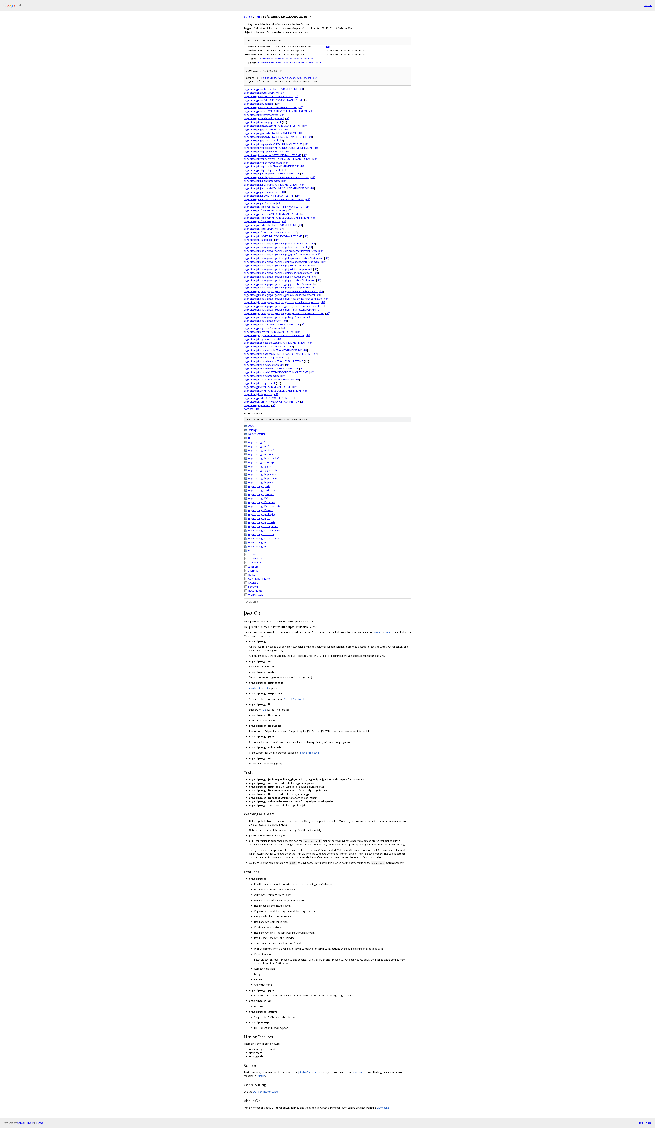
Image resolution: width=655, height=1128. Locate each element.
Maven (377, 632)
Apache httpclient (258, 688)
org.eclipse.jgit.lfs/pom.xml (258, 239)
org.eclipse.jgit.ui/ (257, 546)
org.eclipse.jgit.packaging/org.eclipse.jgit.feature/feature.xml (277, 243)
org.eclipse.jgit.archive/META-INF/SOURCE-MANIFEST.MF (275, 111)
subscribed (357, 1072)
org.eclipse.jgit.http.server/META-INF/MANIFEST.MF (272, 155)
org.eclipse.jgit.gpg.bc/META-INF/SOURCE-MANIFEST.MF (275, 136)
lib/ (249, 438)
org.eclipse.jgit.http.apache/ (263, 474)
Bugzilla (261, 1075)
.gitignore (253, 566)
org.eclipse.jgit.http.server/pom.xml (263, 162)
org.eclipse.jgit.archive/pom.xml (261, 114)
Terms (39, 1122)
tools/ (251, 550)
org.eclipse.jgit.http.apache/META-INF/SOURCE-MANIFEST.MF (278, 147)
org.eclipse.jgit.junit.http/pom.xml (262, 180)
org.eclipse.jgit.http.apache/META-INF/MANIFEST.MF (273, 144)
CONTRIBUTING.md (259, 578)
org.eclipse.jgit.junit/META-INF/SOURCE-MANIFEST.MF (274, 199)
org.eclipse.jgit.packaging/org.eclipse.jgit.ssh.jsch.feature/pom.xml (280, 309)
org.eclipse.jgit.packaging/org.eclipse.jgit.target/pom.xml (274, 317)
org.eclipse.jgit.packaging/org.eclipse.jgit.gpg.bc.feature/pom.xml (279, 254)
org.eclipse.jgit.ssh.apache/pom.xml (263, 357)
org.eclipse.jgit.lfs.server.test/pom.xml (264, 210)
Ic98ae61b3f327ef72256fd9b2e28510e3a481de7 (289, 77)
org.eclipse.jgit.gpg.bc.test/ (262, 470)
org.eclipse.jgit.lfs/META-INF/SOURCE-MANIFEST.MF (273, 236)
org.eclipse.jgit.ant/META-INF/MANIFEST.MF (268, 96)
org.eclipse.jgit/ (256, 442)
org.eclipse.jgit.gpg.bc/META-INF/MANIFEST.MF (270, 133)
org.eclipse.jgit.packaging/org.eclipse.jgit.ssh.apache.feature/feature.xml (283, 298)
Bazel (388, 632)
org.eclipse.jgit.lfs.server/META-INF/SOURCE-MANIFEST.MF (276, 217)
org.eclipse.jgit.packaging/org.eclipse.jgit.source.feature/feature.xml (281, 291)
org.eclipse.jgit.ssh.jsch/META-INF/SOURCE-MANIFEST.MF (276, 372)
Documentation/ (257, 433)
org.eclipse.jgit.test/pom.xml (259, 383)
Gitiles (20, 1122)
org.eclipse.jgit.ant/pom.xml (259, 103)
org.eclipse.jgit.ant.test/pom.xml (261, 92)
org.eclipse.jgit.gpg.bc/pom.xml (261, 140)
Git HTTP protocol (294, 699)
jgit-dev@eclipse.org (309, 1072)
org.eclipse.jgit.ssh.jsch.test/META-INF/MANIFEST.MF (273, 361)
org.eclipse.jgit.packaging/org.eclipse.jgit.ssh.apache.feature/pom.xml (281, 302)
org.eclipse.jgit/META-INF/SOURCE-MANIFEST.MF (271, 401)
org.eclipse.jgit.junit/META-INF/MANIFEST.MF (269, 195)
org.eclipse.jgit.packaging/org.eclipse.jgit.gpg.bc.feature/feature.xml (280, 250)
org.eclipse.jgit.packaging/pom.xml (263, 320)
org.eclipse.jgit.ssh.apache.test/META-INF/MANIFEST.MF (275, 342)
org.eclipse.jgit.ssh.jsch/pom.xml (261, 375)
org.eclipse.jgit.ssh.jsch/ (261, 534)
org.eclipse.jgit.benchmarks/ (263, 458)
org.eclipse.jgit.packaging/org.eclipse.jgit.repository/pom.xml (277, 287)
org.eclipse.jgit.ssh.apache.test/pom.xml (266, 346)
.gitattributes (255, 562)
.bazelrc (252, 554)
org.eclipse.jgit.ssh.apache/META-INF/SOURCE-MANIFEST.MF (278, 353)
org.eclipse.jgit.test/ (259, 542)
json (649, 1122)
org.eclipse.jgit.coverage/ (261, 462)
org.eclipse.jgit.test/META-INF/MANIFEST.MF (269, 379)
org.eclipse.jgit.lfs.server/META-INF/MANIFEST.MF (271, 214)
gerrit (248, 17)
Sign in (648, 5)
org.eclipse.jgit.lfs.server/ (261, 502)
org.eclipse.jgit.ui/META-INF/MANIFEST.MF (267, 387)
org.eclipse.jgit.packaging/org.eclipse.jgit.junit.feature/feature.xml (279, 265)
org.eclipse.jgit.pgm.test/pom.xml (262, 328)
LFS (264, 709)
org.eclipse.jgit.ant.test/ (261, 450)
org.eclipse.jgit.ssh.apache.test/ (265, 530)
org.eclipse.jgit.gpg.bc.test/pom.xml (263, 129)
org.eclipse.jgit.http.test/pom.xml (262, 170)
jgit (257, 17)
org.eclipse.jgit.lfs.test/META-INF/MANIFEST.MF (270, 225)
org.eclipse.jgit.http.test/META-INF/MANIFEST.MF (271, 166)
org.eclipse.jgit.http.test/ (261, 482)
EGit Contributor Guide (265, 1091)
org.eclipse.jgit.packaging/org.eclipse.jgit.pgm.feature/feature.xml (279, 280)
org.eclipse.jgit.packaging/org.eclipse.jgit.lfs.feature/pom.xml (277, 276)
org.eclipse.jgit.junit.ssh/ (261, 494)
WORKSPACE (255, 594)
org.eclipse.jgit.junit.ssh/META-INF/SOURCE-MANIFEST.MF (276, 188)
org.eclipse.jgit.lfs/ (258, 498)
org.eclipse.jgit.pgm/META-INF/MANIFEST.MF (269, 331)
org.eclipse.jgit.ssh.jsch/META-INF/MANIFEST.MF (271, 368)
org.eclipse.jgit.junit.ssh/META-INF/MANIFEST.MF (271, 184)
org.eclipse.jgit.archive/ (260, 454)
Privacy (30, 1122)
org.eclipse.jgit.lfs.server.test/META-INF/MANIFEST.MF (274, 206)
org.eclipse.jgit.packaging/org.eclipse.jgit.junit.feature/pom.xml (278, 269)
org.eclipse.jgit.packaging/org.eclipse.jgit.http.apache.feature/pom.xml (282, 261)
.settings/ (253, 430)
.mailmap (253, 570)
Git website (383, 1107)
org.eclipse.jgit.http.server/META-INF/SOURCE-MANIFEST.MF (277, 158)
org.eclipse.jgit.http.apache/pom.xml (263, 151)
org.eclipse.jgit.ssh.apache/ (263, 526)
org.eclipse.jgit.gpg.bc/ (260, 466)
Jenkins (268, 636)
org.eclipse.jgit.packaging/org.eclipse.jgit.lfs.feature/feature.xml (278, 272)
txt (641, 1122)
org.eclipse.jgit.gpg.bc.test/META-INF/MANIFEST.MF (272, 125)
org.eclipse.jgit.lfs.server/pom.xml (262, 221)
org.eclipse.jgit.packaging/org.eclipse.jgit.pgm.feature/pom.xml (278, 284)
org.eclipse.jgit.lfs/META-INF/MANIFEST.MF (268, 232)
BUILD (252, 574)
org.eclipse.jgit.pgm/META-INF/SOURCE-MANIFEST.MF (274, 335)
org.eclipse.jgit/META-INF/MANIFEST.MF (266, 398)
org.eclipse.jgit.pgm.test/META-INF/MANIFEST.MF (271, 324)
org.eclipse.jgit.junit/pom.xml (259, 203)
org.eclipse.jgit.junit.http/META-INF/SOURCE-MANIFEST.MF (276, 177)
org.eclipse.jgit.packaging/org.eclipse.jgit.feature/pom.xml (275, 247)
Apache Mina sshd (309, 752)
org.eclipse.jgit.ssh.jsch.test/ (263, 538)
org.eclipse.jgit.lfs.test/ (260, 510)
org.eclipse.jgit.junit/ (259, 486)
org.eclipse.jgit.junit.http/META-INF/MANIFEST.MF (271, 173)
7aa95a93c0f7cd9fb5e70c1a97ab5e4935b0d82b (285, 58)
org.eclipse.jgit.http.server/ (262, 478)
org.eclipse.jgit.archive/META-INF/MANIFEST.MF (270, 107)
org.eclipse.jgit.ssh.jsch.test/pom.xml (264, 364)
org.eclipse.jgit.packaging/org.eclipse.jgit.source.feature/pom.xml (279, 295)
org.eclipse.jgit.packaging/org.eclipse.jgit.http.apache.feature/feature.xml (283, 258)
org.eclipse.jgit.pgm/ (259, 518)
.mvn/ (251, 425)
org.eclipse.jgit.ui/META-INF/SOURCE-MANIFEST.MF (272, 390)
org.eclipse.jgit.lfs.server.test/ (264, 506)
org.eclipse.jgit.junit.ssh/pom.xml (262, 192)
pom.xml (248, 409)
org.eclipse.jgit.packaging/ (262, 514)
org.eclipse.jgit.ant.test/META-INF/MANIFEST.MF (271, 89)
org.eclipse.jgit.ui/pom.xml (258, 394)
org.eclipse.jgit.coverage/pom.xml (262, 122)
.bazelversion (255, 558)
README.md (255, 590)
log (328, 46)
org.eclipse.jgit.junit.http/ (261, 490)
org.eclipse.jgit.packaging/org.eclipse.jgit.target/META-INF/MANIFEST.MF (284, 313)
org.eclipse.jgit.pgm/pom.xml (259, 339)
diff (318, 62)
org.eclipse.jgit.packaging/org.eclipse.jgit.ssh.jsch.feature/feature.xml (281, 306)
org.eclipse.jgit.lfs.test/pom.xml (261, 228)
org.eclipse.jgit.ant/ (258, 446)
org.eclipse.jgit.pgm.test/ (261, 522)
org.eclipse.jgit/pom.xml (257, 405)
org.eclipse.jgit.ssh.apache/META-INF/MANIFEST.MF (273, 350)
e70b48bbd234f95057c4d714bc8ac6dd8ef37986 (285, 62)
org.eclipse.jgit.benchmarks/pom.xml (264, 118)
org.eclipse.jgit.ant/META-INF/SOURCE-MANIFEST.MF (273, 100)
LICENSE (253, 582)
